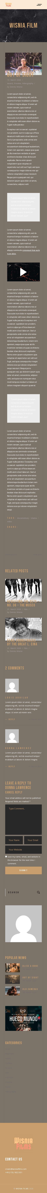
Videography (27, 83)
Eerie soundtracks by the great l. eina (22, 642)
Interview (9, 1077)
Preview (17, 83)
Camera (8, 1063)
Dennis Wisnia (16, 87)
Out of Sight (31, 977)
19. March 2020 (14, 80)
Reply (12, 719)
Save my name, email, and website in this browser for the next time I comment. (24, 860)
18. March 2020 (29, 992)
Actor (7, 1049)
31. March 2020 (14, 609)
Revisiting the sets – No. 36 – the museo (23, 603)
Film (26, 609)
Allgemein (9, 1053)
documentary (23, 518)
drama (34, 518)
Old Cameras (30, 989)
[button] (34, 70)
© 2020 (23, 1188)
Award (10, 83)
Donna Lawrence (18, 788)
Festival (8, 1068)
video (9, 521)
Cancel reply (13, 792)
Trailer (8, 1087)
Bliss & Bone (30, 966)
